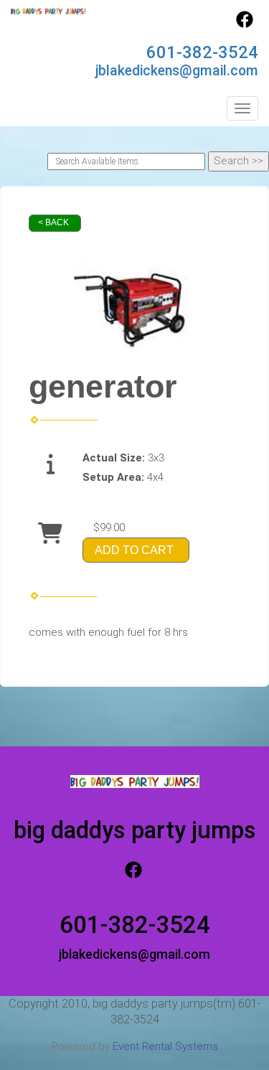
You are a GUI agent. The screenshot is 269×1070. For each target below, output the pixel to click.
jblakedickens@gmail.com (176, 70)
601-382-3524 (202, 52)
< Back (53, 222)
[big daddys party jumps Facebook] (244, 24)
